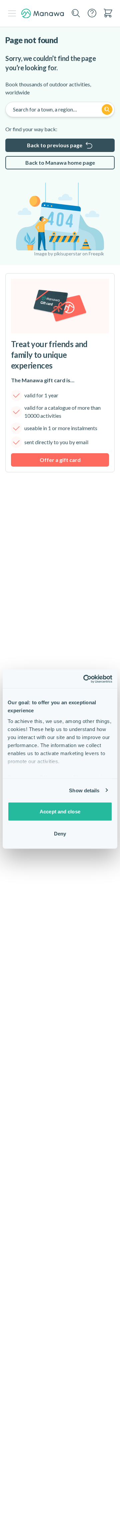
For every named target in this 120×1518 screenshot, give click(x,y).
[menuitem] (108, 13)
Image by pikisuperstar (57, 253)
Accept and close (60, 811)
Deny (60, 833)
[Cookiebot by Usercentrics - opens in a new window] (84, 678)
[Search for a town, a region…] (107, 109)
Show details (84, 790)
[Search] (76, 13)
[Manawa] (42, 13)
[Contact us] (92, 13)
